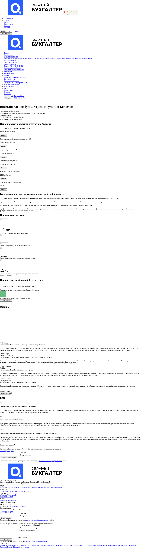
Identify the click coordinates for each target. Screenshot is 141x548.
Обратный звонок (6, 33)
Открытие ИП (9, 83)
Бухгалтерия (8, 55)
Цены (6, 22)
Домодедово (34, 545)
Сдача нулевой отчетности (65, 58)
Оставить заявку (6, 300)
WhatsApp (3, 451)
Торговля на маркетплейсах (14, 70)
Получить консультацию (8, 457)
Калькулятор (8, 24)
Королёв (57, 545)
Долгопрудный (24, 545)
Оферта (26, 491)
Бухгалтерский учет (11, 57)
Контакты (7, 28)
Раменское (127, 545)
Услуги (6, 20)
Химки (9, 547)
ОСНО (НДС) (13, 62)
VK (15, 495)
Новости (7, 26)
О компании (8, 18)
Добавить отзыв (6, 393)
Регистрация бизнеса (11, 81)
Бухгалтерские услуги (8, 487)
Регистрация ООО (21, 83)
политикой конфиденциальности (50, 461)
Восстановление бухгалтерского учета (41, 58)
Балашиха (9, 545)
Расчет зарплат (9, 73)
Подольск (112, 545)
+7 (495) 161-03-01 (13, 31)
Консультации (9, 86)
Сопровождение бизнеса (12, 68)
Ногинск (87, 545)
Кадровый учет (9, 77)
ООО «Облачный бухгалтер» (15, 506)
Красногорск (64, 545)
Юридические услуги (11, 84)
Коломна (7, 98)
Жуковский (43, 545)
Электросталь (24, 547)
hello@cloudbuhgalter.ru (8, 500)
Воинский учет (20, 77)
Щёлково (16, 547)
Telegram (10, 451)
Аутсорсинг (8, 71)
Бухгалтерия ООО (10, 60)
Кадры (6, 75)
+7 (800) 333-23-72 (18, 98)
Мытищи (80, 545)
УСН (6, 62)
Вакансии (12, 491)
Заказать (3, 135)
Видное (15, 545)
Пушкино (119, 545)
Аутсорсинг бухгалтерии (83, 58)
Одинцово (94, 545)
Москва (3, 31)
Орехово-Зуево (103, 545)
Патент (6, 66)
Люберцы (73, 545)
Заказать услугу (6, 115)
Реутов (133, 545)
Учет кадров (20, 487)
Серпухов (3, 547)
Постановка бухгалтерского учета (16, 58)
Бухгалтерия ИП (10, 64)
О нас (2, 491)
